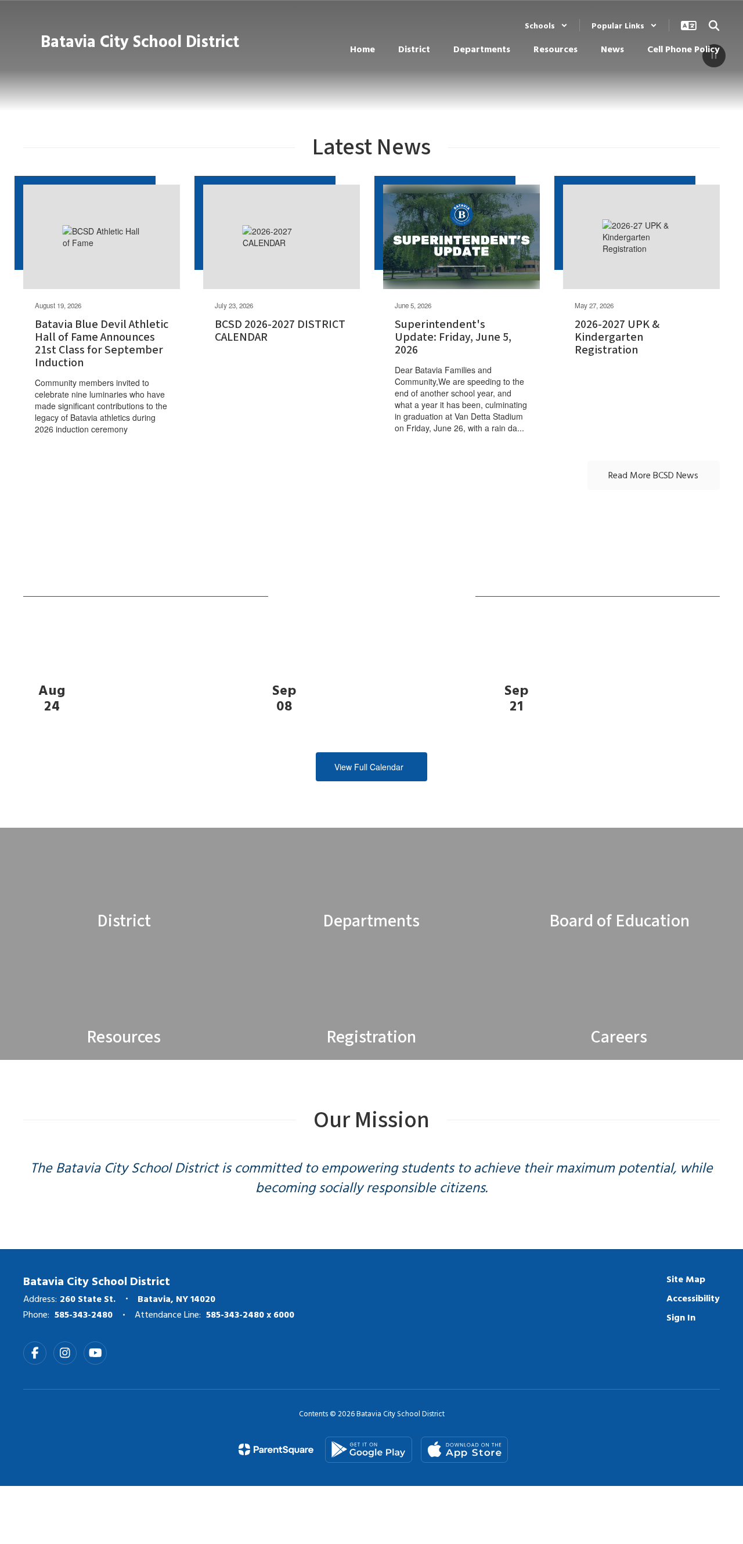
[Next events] (708, 766)
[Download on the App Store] (464, 1450)
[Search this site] (714, 25)
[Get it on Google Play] (368, 1450)
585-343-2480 (84, 1314)
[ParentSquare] (276, 1449)
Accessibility (693, 1298)
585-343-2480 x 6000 (250, 1314)
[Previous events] (34, 766)
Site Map (685, 1279)
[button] (546, 25)
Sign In (680, 1317)
